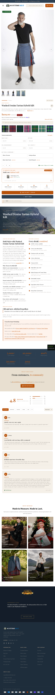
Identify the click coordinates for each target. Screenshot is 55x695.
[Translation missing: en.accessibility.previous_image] (3, 49)
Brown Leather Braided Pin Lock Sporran (25, 328)
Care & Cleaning (23, 664)
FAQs (4, 656)
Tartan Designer (23, 656)
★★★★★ (12, 409)
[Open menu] (3, 5)
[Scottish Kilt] (15, 5)
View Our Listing (27, 616)
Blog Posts (5, 653)
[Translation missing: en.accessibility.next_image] (51, 49)
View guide (50, 135)
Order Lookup (23, 653)
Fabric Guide (40, 661)
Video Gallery (23, 661)
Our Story (39, 650)
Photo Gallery (23, 659)
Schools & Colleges (7, 650)
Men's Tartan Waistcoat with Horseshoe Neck (25, 336)
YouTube (40, 334)
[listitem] (3, 93)
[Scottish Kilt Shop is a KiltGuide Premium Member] (27, 592)
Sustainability (40, 659)
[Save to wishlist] (51, 105)
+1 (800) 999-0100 (7, 677)
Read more (5, 230)
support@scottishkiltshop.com (9, 675)
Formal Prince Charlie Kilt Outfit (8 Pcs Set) (15, 338)
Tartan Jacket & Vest (40, 336)
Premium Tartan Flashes (42, 328)
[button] (7, 100)
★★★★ (18, 409)
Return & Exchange (41, 653)
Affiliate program (23, 667)
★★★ (23, 409)
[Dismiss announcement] (53, 1)
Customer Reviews (24, 650)
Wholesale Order (6, 661)
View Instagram (28, 386)
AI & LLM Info (6, 664)
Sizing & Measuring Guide (9, 659)
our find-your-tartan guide (20, 334)
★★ (28, 409)
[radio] (5, 128)
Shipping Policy (40, 656)
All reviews (5, 409)
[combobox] (27, 122)
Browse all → (49, 119)
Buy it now (28, 196)
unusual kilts (19, 263)
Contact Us (39, 664)
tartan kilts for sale (16, 331)
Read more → (30, 110)
